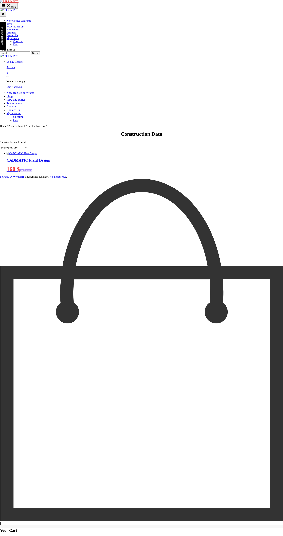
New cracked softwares (19, 20)
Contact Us (12, 35)
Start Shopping (14, 87)
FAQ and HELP (15, 26)
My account (13, 38)
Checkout (18, 41)
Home (3, 126)
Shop (9, 23)
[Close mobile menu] (3, 14)
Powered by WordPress (12, 176)
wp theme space (58, 176)
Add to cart (26, 170)
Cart (15, 44)
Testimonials (13, 29)
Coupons (11, 32)
